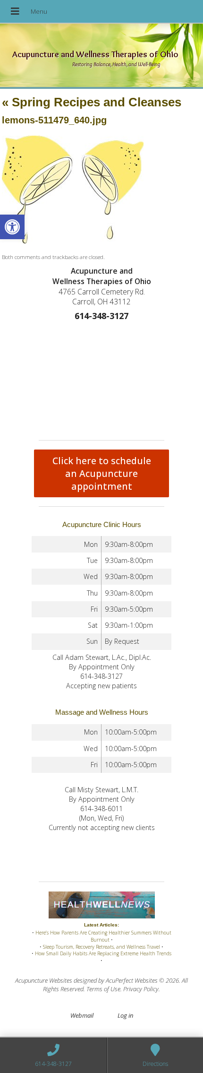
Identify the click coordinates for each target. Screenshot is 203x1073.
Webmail (81, 1015)
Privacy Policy (141, 989)
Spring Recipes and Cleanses (91, 102)
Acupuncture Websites (43, 980)
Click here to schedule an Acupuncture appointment (101, 473)
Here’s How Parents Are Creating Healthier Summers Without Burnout (103, 936)
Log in (125, 1015)
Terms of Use (103, 989)
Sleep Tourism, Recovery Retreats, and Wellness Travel (101, 946)
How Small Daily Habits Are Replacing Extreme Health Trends (103, 953)
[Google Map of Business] (101, 378)
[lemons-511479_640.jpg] (73, 241)
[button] (12, 227)
